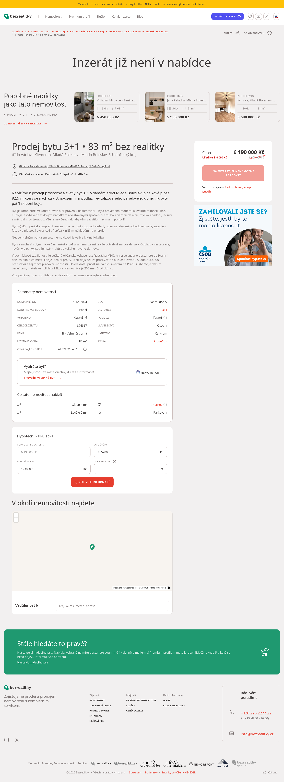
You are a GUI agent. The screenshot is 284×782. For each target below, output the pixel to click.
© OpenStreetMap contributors (152, 587)
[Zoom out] (16, 519)
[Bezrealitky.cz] (101, 763)
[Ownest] (222, 763)
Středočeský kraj (91, 31)
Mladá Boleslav (157, 31)
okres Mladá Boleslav (125, 31)
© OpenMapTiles (131, 587)
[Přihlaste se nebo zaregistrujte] (266, 16)
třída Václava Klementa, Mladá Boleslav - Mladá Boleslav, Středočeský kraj (64, 166)
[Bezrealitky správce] (244, 763)
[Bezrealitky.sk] (125, 763)
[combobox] (112, 606)
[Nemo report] (201, 763)
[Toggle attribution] (169, 588)
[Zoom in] (16, 515)
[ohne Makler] (150, 763)
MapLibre (117, 587)
